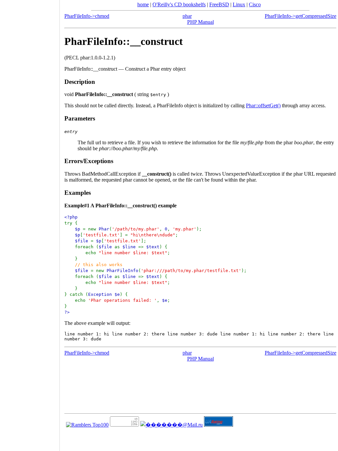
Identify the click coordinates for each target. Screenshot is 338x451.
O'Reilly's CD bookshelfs (179, 4)
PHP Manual (200, 22)
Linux (239, 4)
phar (187, 16)
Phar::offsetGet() (263, 105)
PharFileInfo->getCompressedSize (300, 16)
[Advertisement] (29, 223)
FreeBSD (219, 4)
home (143, 4)
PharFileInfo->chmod (86, 16)
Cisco (255, 4)
